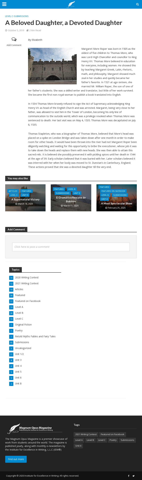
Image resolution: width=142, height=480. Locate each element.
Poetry (113, 440)
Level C (9, 16)
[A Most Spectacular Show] (116, 198)
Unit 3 (25, 195)
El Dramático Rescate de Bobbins (71, 199)
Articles (13, 191)
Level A (79, 440)
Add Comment (14, 45)
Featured (26, 191)
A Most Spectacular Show (116, 203)
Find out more (16, 459)
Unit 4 (104, 199)
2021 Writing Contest (86, 434)
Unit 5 (77, 193)
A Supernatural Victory (25, 199)
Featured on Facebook (113, 191)
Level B (72, 189)
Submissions (21, 16)
